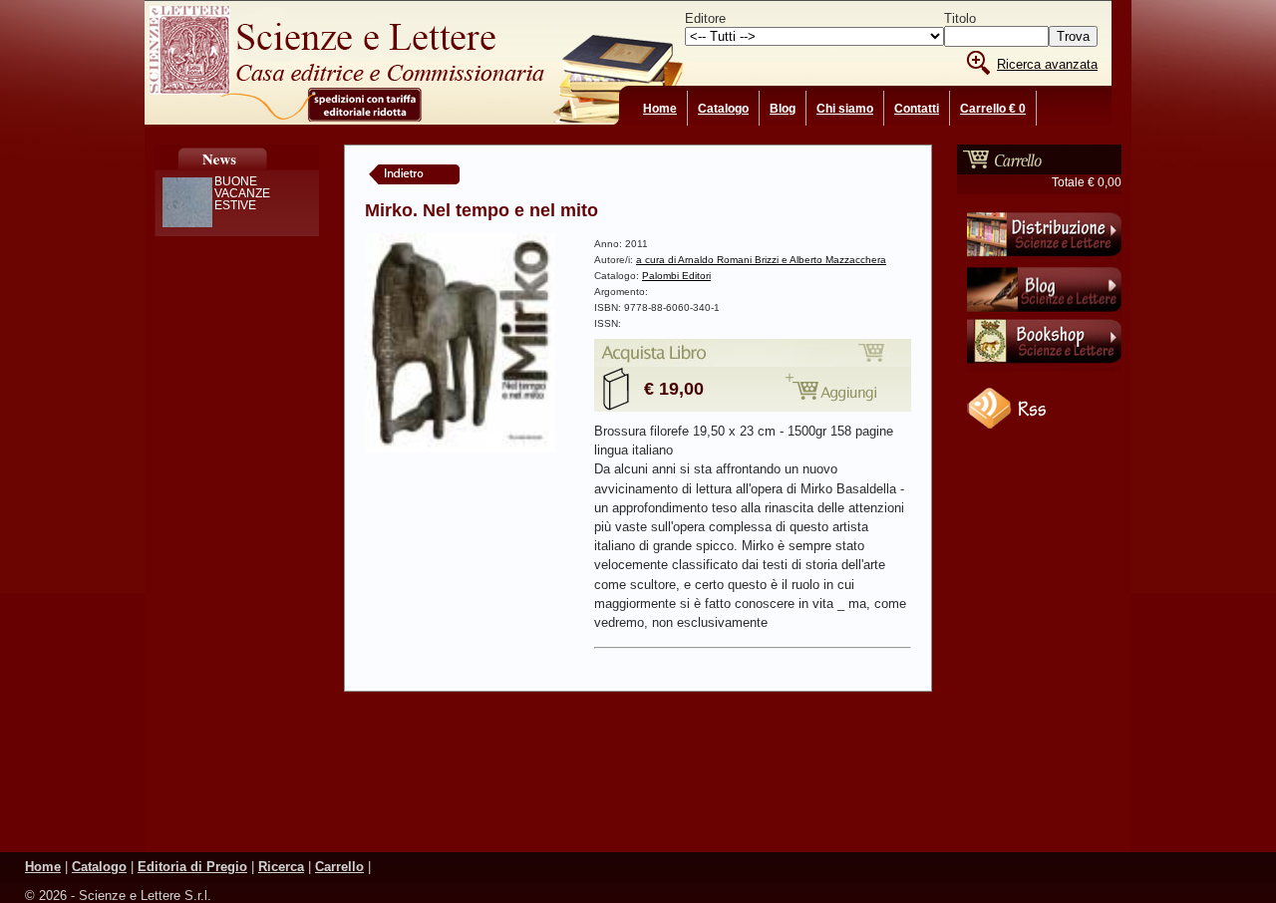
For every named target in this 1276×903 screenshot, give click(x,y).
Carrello (339, 866)
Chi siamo (844, 109)
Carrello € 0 (993, 109)
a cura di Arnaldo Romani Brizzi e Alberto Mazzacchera (761, 259)
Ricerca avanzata (1047, 64)
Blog (783, 109)
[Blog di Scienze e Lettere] (1044, 314)
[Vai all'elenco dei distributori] (1044, 260)
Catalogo (723, 109)
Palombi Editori (676, 275)
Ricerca (281, 866)
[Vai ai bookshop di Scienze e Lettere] (1044, 368)
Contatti (916, 109)
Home (660, 109)
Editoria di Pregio (192, 866)
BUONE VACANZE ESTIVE (242, 193)
